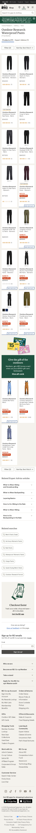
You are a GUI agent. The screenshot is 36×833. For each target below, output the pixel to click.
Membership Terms (18, 827)
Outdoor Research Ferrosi (14, 574)
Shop (11, 8)
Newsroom (23, 761)
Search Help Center (9, 776)
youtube (25, 791)
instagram (6, 791)
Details (29, 638)
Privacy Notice (8, 819)
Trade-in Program (8, 743)
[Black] (3, 310)
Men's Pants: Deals (12, 534)
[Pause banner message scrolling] (33, 18)
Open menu (33, 7)
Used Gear (5, 740)
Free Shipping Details (26, 720)
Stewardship (23, 767)
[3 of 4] (9, 71)
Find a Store (6, 779)
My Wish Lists (6, 702)
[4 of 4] (10, 71)
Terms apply (17, 371)
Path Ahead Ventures (26, 741)
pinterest (20, 791)
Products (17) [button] (7, 40)
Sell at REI (5, 758)
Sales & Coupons (25, 717)
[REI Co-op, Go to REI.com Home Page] (4, 7)
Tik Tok (10, 791)
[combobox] (18, 12)
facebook (15, 791)
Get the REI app (18, 614)
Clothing (16, 25)
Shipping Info (24, 708)
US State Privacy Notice (24, 819)
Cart (28, 7)
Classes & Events (25, 735)
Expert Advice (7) (22, 40)
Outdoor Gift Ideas (8, 717)
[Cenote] (6, 310)
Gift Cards (5, 720)
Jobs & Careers (7, 752)
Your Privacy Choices (25, 816)
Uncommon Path (25, 738)
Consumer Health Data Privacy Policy (18, 822)
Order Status (23, 694)
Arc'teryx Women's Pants (14, 541)
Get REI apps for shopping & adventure (18, 797)
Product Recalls (9, 825)
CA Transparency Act (25, 825)
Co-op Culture (7, 755)
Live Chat (5, 782)
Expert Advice (24, 732)
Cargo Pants (10, 561)
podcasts (30, 791)
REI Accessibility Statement (18, 830)
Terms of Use (8, 816)
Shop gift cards (18, 374)
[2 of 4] (8, 71)
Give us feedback (13, 628)
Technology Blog (25, 764)
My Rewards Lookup (9, 699)
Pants (22, 25)
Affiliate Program (8, 761)
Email (3, 642)
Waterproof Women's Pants (15, 554)
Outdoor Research (7, 25)
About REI (22, 752)
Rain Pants (9, 548)
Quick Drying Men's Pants (14, 568)
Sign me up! (18, 652)
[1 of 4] (7, 71)
